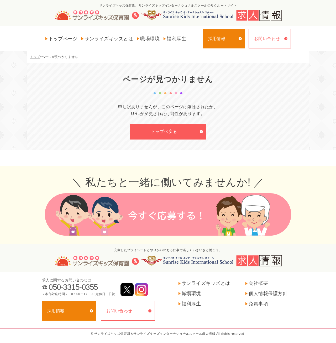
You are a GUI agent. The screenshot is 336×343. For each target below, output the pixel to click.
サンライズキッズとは (109, 38)
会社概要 (258, 283)
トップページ (63, 38)
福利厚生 (176, 38)
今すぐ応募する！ (168, 214)
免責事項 (258, 303)
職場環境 (150, 38)
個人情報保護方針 (268, 293)
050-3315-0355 (73, 287)
